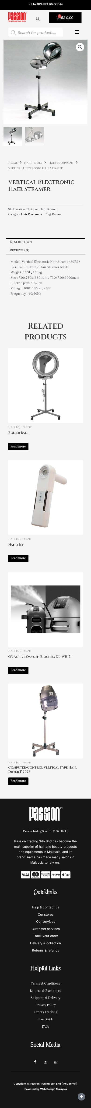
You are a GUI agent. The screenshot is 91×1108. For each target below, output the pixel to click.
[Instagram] (45, 1062)
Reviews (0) (19, 250)
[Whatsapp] (55, 1062)
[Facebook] (35, 1062)
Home (13, 163)
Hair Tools (33, 163)
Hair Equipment (61, 163)
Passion (57, 214)
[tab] (45, 242)
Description (21, 242)
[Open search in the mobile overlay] (35, 32)
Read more (18, 446)
